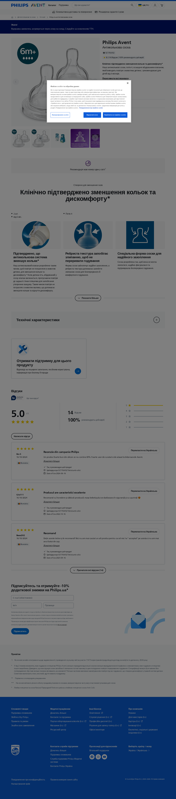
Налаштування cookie (60, 115)
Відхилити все (92, 115)
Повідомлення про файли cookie (91, 108)
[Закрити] (128, 83)
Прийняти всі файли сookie (115, 115)
